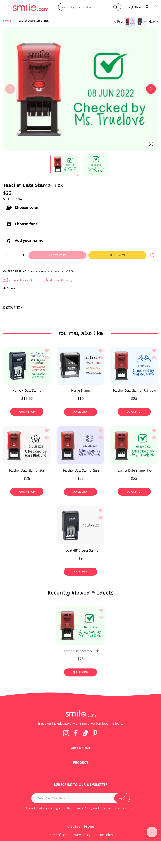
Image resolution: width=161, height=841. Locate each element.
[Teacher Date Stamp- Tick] (134, 445)
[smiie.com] (30, 7)
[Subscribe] (122, 798)
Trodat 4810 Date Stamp (80, 550)
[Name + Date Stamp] (27, 366)
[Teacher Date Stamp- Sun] (80, 445)
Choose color (26, 207)
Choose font (25, 223)
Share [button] (11, 288)
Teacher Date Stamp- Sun (80, 470)
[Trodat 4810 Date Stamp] (80, 525)
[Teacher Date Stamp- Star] (27, 445)
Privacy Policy (82, 808)
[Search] (115, 7)
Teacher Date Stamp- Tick (134, 470)
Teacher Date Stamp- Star (27, 470)
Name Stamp (80, 390)
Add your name (28, 240)
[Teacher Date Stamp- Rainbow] (134, 366)
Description (13, 307)
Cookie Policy (103, 835)
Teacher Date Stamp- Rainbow (134, 390)
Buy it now (117, 255)
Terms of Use (57, 835)
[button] (134, 7)
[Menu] (5, 7)
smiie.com (86, 826)
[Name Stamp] (80, 366)
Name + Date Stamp (26, 390)
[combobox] (89, 7)
